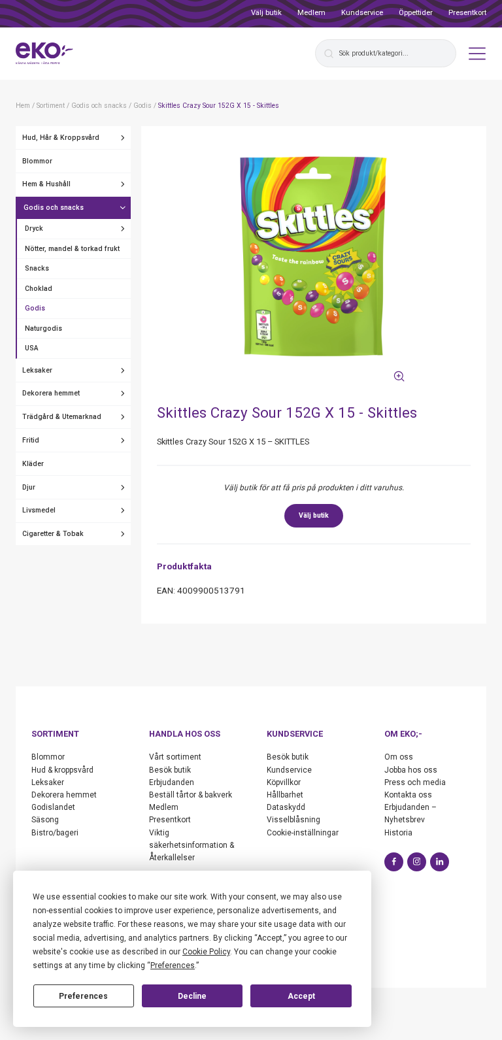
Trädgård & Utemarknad (61, 416)
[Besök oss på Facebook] (393, 861)
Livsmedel (39, 510)
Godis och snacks (54, 207)
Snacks (37, 268)
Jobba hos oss (410, 770)
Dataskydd (286, 807)
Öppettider (416, 12)
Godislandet (53, 807)
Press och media (415, 782)
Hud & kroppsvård (62, 770)
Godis (35, 308)
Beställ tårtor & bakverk (190, 794)
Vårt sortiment (175, 757)
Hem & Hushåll (46, 184)
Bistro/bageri (54, 832)
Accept (301, 996)
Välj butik (266, 12)
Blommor (37, 161)
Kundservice (362, 12)
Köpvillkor (284, 782)
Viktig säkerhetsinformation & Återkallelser (191, 845)
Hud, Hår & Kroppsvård (60, 137)
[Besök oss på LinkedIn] (439, 861)
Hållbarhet (285, 794)
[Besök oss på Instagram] (416, 861)
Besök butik (170, 770)
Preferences (83, 996)
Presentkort (467, 12)
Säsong (45, 819)
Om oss (398, 757)
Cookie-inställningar (303, 832)
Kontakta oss (408, 794)
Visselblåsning (293, 819)
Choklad (38, 288)
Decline (192, 996)
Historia (398, 832)
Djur (28, 487)
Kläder (33, 464)
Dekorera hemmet (51, 393)
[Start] (44, 53)
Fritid (30, 440)
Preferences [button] (172, 965)
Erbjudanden (171, 782)
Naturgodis (43, 328)
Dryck (34, 228)
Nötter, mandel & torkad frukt (72, 248)
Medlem (311, 12)
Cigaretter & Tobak (53, 533)
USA (32, 348)
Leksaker (37, 370)
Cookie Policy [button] (206, 951)
